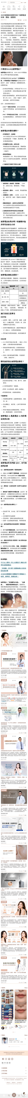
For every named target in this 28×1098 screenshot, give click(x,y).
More (26, 651)
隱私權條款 (19, 1082)
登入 (22, 2)
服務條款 (14, 1082)
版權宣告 (8, 1082)
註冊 (25, 2)
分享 (25, 20)
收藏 (20, 20)
